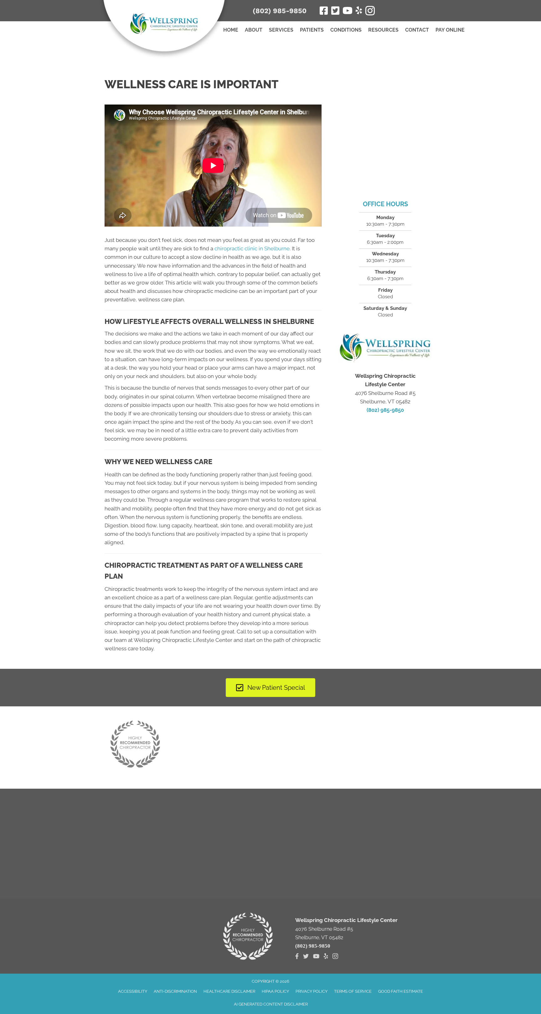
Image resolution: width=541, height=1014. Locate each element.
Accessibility (132, 991)
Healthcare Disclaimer (229, 991)
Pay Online (450, 30)
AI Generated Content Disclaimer (271, 1004)
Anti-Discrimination (175, 991)
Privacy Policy (311, 991)
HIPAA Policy (275, 991)
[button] (415, 10)
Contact (417, 30)
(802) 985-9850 (280, 11)
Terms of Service (353, 991)
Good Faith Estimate (400, 991)
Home (230, 30)
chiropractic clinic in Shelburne (252, 248)
